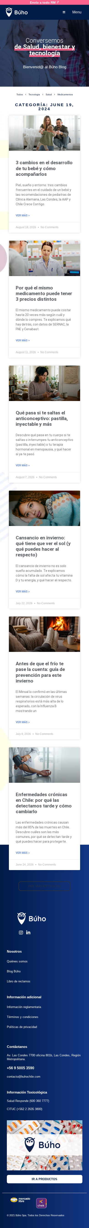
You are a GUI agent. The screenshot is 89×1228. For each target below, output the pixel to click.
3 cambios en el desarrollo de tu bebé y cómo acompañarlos (44, 168)
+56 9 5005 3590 (20, 1068)
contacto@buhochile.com (23, 1076)
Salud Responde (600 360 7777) (28, 1101)
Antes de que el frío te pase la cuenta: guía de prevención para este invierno (40, 672)
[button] (44, 886)
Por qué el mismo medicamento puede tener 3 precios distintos (44, 293)
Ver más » (23, 215)
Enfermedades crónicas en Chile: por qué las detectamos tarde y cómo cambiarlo (44, 803)
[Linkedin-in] (28, 932)
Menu (76, 12)
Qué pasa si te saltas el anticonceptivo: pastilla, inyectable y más (42, 418)
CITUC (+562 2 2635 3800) (24, 1109)
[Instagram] (21, 932)
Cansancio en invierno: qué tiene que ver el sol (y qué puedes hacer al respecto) (43, 546)
